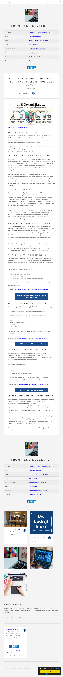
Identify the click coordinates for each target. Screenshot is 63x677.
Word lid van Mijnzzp (38, 537)
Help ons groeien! (12, 629)
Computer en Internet (35, 61)
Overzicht (31, 32)
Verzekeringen (33, 52)
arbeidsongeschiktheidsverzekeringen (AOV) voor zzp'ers (32, 338)
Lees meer (9, 617)
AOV (29, 2)
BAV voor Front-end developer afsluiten (31, 390)
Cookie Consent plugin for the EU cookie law (50, 674)
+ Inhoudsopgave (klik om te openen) (18, 127)
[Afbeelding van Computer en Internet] (15, 519)
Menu (60, 2)
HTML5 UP (15, 668)
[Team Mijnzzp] (24, 530)
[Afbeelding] (15, 558)
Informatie (38, 32)
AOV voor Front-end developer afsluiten (31, 343)
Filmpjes (51, 32)
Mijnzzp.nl (6, 2)
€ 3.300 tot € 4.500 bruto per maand (38, 40)
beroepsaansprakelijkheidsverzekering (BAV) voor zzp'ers (32, 384)
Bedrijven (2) (44, 32)
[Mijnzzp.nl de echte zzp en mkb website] (31, 15)
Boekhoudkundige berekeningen (38, 57)
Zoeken (55, 2)
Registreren (19, 617)
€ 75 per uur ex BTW (34, 44)
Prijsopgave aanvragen (35, 36)
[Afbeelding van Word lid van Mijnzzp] (41, 523)
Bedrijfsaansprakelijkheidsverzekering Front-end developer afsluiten (31, 296)
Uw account (49, 2)
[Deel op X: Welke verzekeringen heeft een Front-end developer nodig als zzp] (31, 69)
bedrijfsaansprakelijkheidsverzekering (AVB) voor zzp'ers (32, 289)
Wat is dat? (56, 668)
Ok (50, 671)
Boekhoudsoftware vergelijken (37, 48)
